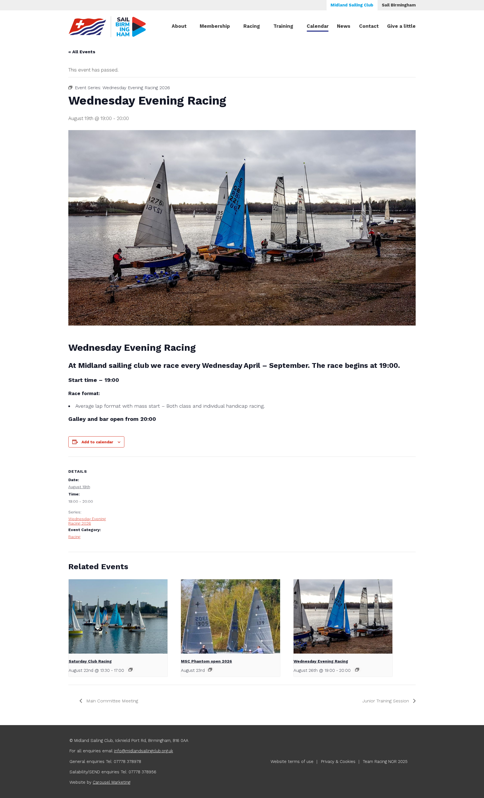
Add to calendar (97, 442)
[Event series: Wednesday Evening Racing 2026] (357, 669)
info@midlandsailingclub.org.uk (143, 750)
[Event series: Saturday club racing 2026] (130, 669)
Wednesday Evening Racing (321, 661)
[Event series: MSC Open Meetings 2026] (210, 669)
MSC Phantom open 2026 (206, 661)
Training (283, 26)
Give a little (401, 26)
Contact (369, 26)
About (179, 26)
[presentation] (118, 616)
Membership (215, 26)
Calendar (318, 26)
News (343, 26)
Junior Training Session (386, 701)
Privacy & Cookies (338, 761)
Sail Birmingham (399, 5)
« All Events (81, 51)
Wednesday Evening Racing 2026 (87, 520)
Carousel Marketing (111, 782)
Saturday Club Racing (90, 661)
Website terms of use (292, 761)
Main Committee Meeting (111, 701)
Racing (251, 26)
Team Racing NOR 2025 (385, 761)
